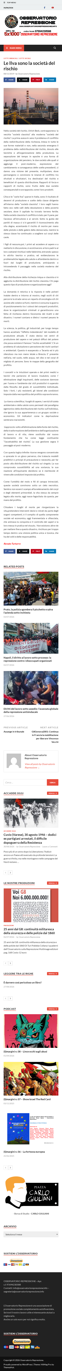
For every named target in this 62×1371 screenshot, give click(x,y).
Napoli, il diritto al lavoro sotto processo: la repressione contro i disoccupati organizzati (28, 659)
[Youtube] (52, 7)
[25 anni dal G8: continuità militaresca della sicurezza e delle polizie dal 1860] (31, 905)
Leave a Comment (50, 846)
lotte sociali (25, 58)
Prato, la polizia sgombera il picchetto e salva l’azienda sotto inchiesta (28, 611)
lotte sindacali (10, 58)
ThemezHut (9, 1367)
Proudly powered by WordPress (18, 1364)
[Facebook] (44, 7)
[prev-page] (6, 873)
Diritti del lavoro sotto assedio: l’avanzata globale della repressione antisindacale (31, 710)
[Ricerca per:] (31, 782)
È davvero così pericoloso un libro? (23, 982)
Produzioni (9, 925)
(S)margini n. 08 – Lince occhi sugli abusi (25, 1051)
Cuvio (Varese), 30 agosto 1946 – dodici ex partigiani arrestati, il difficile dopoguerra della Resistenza (30, 838)
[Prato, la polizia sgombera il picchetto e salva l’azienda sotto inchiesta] (31, 589)
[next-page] (10, 873)
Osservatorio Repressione (29, 74)
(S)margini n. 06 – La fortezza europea (24, 1151)
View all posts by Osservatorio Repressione (40, 766)
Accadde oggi (10, 831)
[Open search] (55, 48)
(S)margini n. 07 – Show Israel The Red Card (27, 1099)
